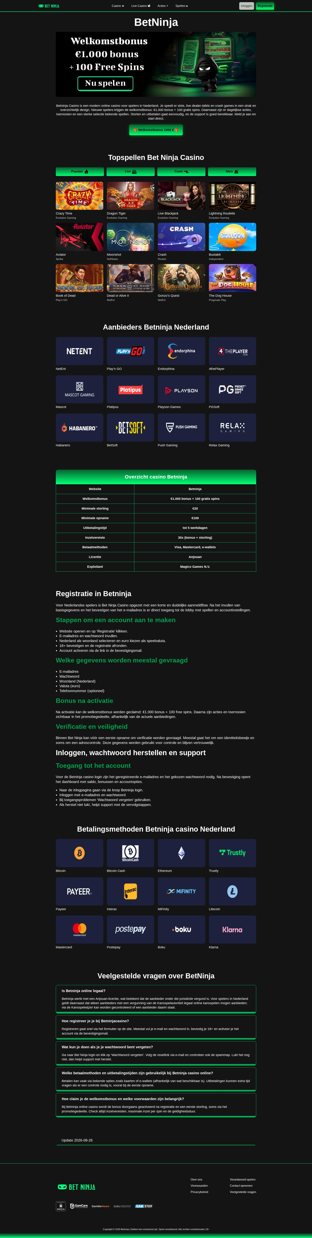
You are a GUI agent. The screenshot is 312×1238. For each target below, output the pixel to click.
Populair (77, 171)
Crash (178, 171)
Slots (229, 171)
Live (128, 171)
